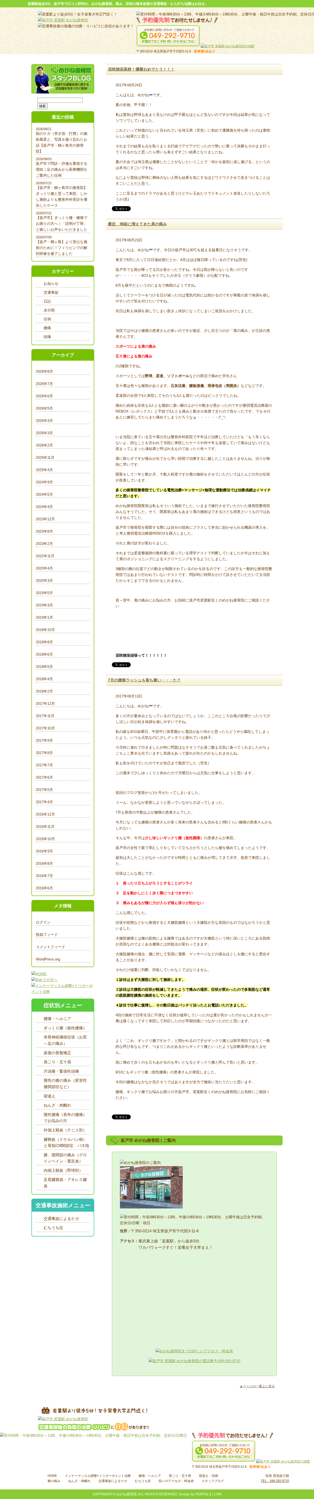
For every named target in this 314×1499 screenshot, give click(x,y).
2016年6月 (44, 888)
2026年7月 (44, 384)
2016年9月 (44, 851)
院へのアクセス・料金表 (176, 1481)
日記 (47, 301)
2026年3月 (44, 433)
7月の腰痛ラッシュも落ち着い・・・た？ (144, 680)
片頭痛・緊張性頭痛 (61, 1071)
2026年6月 (44, 396)
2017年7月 (44, 765)
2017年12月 (45, 703)
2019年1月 (44, 617)
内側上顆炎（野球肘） (63, 1170)
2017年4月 (44, 802)
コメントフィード (50, 947)
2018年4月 (44, 679)
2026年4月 (44, 420)
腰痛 (47, 328)
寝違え (49, 1096)
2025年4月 (44, 470)
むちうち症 (53, 1228)
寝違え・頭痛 (208, 1476)
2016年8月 (44, 863)
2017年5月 (44, 790)
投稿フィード (47, 934)
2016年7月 (44, 876)
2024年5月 (44, 494)
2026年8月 (44, 371)
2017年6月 (44, 777)
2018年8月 (44, 642)
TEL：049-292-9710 (275, 1481)
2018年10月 (45, 630)
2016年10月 (45, 839)
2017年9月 (44, 740)
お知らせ (51, 283)
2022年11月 (45, 556)
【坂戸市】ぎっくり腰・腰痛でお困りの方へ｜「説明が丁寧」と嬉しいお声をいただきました (61, 224)
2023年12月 (45, 519)
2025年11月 (45, 457)
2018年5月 (44, 667)
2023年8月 (44, 531)
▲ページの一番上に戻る (257, 1386)
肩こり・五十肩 (57, 1062)
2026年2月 (44, 445)
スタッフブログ (213, 1481)
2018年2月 (44, 691)
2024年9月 (44, 482)
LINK (218, 1494)
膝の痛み (54, 1481)
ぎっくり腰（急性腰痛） (65, 1028)
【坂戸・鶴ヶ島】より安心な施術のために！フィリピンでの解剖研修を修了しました (61, 248)
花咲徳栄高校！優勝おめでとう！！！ (141, 69)
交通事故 (51, 292)
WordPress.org (48, 959)
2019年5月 (44, 593)
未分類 (49, 310)
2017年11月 (45, 716)
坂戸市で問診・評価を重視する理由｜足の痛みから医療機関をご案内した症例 (61, 169)
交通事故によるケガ (61, 1219)
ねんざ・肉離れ (57, 1105)
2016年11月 (45, 826)
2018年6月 (44, 654)
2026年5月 (44, 408)
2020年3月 (44, 580)
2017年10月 (45, 728)
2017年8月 (44, 753)
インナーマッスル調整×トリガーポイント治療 (98, 1476)
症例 (47, 319)
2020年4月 (44, 568)
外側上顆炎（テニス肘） (65, 1130)
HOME (52, 1476)
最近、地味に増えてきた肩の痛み (137, 224)
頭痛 (47, 337)
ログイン (43, 922)
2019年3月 (44, 605)
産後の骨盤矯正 (57, 1053)
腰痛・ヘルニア (57, 1019)
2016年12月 (45, 814)
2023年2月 (44, 543)
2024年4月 (44, 507)
